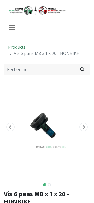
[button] (10, 127)
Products (17, 47)
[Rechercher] (82, 69)
